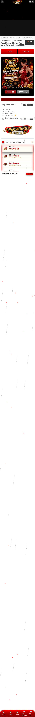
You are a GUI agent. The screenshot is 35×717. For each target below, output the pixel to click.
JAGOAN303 (4, 38)
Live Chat (30, 714)
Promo (3, 714)
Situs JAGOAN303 (15, 38)
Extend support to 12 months (19, 119)
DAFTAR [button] (21, 92)
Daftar (17, 714)
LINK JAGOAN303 (27, 38)
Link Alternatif (24, 714)
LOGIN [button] (9, 92)
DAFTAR (26, 51)
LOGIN (9, 51)
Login (10, 714)
